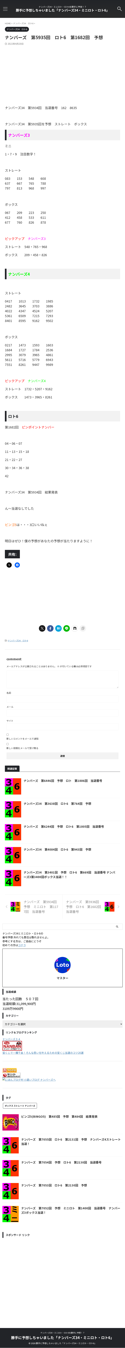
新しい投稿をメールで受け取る (22, 748)
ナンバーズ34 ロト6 (18, 640)
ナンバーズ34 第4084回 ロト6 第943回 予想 (57, 849)
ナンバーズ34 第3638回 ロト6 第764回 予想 (57, 803)
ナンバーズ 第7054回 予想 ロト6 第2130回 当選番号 (61, 1162)
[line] (66, 628)
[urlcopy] (83, 628)
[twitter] (42, 628)
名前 (9, 692)
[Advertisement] (62, 69)
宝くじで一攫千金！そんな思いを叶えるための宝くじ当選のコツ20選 (42, 1053)
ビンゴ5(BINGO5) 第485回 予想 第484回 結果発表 (59, 1116)
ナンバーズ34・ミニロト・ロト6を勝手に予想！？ (62, 1332)
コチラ (22, 945)
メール (10, 706)
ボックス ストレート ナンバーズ (20, 1105)
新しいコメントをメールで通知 (22, 738)
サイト (10, 720)
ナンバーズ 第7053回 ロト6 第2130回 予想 (54, 1185)
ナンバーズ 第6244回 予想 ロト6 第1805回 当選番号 (64, 826)
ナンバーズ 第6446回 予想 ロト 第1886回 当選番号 (63, 780)
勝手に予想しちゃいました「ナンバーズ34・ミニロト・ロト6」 (62, 10)
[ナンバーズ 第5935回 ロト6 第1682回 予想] (58, 628)
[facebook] (50, 628)
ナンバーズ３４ (11, 1039)
